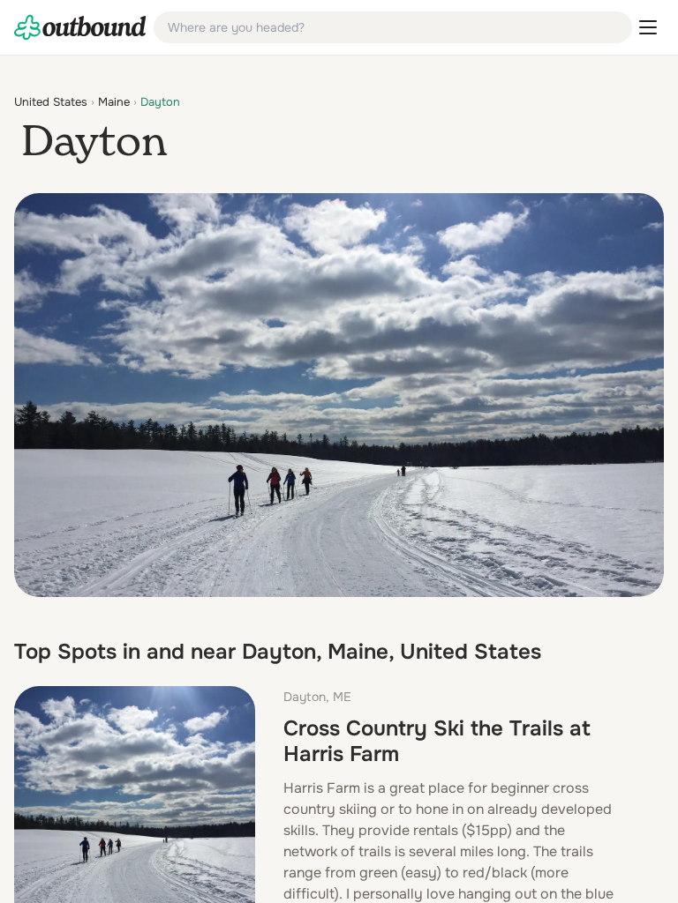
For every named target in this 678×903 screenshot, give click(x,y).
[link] (80, 27)
